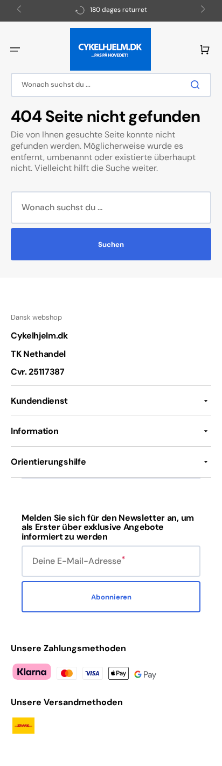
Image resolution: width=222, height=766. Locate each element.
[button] (15, 49)
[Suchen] (197, 84)
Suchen (111, 244)
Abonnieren (111, 597)
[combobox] (111, 85)
